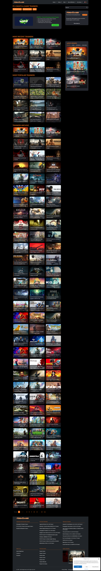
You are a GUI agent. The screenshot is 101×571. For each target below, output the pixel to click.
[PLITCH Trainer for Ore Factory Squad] (53, 305)
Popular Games (42, 551)
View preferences (95, 566)
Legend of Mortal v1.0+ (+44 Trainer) (46, 524)
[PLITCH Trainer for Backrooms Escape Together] (20, 491)
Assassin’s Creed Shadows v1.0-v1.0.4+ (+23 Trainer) (72, 524)
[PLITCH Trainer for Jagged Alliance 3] (20, 444)
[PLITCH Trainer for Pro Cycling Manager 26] (37, 479)
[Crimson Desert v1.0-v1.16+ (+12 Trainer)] (37, 398)
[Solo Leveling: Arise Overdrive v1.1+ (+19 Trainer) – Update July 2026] (53, 178)
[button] (98, 558)
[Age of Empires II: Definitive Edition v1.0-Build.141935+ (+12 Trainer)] (37, 93)
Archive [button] (34, 9)
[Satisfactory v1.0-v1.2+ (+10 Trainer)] (53, 410)
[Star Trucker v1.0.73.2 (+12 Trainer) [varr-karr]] (53, 433)
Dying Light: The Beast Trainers (22, 524)
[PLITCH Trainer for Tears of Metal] (53, 352)
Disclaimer (18, 555)
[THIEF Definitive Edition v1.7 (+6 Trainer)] (20, 271)
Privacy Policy (64, 569)
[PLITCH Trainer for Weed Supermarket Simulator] (37, 433)
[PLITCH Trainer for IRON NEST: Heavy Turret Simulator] (37, 248)
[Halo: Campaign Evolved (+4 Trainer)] (20, 178)
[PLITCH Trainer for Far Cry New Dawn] (20, 305)
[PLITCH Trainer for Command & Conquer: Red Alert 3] (53, 375)
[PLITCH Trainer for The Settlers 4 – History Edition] (37, 43)
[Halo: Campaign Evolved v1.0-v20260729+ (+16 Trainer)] (37, 352)
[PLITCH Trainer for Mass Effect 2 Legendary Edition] (37, 410)
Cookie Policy (86, 569)
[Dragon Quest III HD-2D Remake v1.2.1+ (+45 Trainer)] (37, 421)
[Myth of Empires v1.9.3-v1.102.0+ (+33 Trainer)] (37, 105)
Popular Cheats (42, 557)
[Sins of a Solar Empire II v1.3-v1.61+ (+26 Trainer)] (20, 340)
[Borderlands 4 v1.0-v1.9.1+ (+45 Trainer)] (53, 363)
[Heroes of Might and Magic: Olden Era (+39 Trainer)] (37, 236)
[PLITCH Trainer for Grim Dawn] (53, 421)
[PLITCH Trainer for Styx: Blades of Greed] (37, 271)
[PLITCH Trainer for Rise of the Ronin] (37, 178)
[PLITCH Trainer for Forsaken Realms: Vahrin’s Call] (37, 294)
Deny (87, 566)
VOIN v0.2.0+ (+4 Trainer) (67, 540)
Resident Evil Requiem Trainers (22, 528)
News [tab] (73, 45)
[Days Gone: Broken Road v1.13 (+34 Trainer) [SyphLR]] (53, 340)
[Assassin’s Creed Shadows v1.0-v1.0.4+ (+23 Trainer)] (53, 82)
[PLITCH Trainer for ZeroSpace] (20, 398)
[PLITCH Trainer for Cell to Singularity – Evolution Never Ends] (37, 340)
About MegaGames (20, 551)
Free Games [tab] (84, 45)
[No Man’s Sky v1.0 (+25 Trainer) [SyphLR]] (37, 282)
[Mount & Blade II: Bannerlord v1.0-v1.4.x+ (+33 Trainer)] (20, 201)
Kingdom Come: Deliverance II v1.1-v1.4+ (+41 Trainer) (50, 532)
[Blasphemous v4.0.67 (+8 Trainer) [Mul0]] (37, 468)
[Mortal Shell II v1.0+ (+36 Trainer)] (20, 66)
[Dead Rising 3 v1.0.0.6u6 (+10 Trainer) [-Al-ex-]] (37, 55)
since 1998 (85, 14)
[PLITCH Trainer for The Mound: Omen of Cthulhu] (20, 468)
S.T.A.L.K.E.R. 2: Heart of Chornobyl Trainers (24, 526)
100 (34, 511)
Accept (78, 566)
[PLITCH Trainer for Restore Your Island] (20, 329)
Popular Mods (42, 555)
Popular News (42, 559)
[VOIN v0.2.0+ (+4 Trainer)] (53, 116)
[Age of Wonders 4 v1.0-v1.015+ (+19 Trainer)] (53, 456)
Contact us (18, 553)
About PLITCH (55, 25)
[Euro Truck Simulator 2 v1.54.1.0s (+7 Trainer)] (37, 116)
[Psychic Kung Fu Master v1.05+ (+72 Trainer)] (53, 224)
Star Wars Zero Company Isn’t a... (69, 563)
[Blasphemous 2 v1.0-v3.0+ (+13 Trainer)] (53, 66)
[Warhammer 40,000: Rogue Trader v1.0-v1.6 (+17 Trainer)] (37, 491)
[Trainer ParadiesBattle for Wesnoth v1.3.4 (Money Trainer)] (37, 82)
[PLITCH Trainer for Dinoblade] (53, 259)
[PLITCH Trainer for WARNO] (20, 352)
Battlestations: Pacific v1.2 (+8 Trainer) (47, 543)
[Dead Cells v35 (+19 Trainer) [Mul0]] (20, 363)
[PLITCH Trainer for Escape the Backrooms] (37, 224)
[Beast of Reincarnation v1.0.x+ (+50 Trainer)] (53, 317)
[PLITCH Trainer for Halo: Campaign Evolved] (37, 386)
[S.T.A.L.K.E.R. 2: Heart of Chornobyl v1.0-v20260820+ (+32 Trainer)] (37, 167)
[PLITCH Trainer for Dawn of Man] (20, 167)
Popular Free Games (43, 563)
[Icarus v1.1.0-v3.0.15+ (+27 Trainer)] (53, 386)
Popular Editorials (43, 561)
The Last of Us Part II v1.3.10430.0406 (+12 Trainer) (72, 535)
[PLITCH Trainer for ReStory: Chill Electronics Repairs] (20, 236)
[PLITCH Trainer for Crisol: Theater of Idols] (20, 55)
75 (31, 511)
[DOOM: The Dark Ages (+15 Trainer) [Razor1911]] (53, 248)
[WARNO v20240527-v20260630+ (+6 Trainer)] (20, 317)
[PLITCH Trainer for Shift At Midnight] (20, 375)
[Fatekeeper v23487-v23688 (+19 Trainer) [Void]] (37, 329)
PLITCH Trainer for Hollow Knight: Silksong (48, 538)
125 (37, 511)
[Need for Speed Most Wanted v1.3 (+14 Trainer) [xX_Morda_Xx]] (20, 410)
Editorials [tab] (78, 45)
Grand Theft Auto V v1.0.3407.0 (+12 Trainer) (71, 544)
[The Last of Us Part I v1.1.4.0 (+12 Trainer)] (20, 105)
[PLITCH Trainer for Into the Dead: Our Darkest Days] (20, 259)
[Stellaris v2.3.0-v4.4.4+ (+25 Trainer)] (20, 294)
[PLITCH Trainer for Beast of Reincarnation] (53, 213)
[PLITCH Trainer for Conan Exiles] (53, 55)
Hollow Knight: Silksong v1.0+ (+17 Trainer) (48, 528)
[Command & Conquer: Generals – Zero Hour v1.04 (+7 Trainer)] (53, 93)
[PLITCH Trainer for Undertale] (37, 456)
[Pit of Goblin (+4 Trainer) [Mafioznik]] (37, 190)
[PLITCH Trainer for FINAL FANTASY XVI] (53, 190)
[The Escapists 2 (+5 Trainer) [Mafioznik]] (20, 43)
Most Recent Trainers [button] (17, 9)
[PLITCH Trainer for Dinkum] (37, 317)
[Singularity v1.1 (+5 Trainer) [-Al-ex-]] (20, 502)
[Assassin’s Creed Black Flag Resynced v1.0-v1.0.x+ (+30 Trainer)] (20, 386)
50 (29, 511)
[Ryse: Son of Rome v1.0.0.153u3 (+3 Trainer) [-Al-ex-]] (53, 201)
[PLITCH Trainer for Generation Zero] (53, 468)
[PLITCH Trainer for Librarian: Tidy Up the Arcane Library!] (53, 167)
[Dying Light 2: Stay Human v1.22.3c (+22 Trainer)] (20, 93)
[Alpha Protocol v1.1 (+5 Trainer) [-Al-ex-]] (20, 456)
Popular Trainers (43, 553)
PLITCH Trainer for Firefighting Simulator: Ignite (49, 534)
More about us (77, 23)
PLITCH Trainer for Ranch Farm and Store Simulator (49, 541)
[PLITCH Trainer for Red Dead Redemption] (37, 502)
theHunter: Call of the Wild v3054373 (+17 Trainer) (49, 526)
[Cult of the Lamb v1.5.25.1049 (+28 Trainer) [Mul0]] (20, 224)
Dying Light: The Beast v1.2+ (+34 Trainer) (47, 530)
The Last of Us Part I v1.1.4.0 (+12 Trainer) (70, 531)
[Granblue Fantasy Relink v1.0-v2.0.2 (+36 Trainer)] (53, 502)
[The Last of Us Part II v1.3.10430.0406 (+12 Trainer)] (53, 105)
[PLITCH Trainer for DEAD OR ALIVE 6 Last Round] (20, 421)
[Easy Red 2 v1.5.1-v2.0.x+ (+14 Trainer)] (20, 248)
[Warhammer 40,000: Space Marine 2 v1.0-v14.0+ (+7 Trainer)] (37, 305)
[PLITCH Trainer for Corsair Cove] (20, 282)
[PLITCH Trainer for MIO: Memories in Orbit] (53, 282)
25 (26, 511)
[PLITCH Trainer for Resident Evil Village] (53, 236)
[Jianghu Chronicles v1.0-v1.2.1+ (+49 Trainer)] (37, 213)
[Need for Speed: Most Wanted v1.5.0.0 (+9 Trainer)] (20, 116)
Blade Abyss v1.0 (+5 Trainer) (68, 542)
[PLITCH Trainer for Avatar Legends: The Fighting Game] (53, 398)
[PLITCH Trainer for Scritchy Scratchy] (20, 190)
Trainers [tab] (68, 45)
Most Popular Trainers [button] (27, 9)
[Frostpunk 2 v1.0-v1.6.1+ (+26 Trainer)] (20, 479)
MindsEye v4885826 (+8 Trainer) (46, 536)
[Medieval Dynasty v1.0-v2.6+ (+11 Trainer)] (37, 259)
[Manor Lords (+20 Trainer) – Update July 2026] (20, 433)
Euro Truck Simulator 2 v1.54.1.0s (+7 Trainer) (71, 538)
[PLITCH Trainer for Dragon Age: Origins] (37, 363)
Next (45, 511)
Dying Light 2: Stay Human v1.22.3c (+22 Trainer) (72, 526)
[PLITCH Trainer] (20, 82)
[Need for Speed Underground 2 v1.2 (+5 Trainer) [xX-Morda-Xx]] (53, 479)
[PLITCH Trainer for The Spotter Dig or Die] (53, 491)
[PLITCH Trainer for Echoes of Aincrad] (53, 444)
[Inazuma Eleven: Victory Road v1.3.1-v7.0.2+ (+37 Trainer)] (37, 444)
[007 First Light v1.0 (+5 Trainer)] (37, 375)
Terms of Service (71, 569)
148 (41, 511)
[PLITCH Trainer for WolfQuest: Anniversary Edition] (53, 329)
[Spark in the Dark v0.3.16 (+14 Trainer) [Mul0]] (53, 294)
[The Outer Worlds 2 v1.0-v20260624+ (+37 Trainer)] (53, 271)
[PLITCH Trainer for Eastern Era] (37, 201)
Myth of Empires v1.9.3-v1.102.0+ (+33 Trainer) (71, 533)
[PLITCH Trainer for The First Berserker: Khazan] (20, 213)
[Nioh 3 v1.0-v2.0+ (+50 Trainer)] (53, 43)
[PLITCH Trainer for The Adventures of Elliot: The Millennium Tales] (37, 66)
